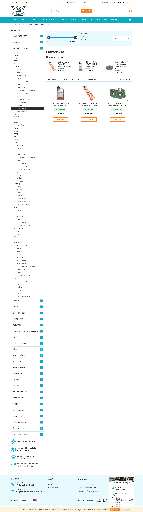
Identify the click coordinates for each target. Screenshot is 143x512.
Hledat (86, 11)
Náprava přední (23, 87)
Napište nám (23, 2)
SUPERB (16, 64)
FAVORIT (17, 58)
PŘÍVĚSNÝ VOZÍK (19, 422)
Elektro (19, 72)
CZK (129, 2)
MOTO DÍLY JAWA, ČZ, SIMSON (25, 331)
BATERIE (16, 380)
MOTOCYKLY (18, 319)
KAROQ (16, 207)
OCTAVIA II (18, 117)
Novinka (84, 40)
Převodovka (21, 108)
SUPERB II (17, 120)
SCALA (16, 237)
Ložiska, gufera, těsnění (26, 90)
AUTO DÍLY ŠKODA (20, 48)
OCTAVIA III (18, 131)
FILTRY (15, 404)
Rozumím (115, 510)
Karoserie (21, 96)
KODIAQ (17, 184)
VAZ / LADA (18, 172)
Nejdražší (64, 79)
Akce (83, 37)
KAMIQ (16, 231)
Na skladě (84, 33)
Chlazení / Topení (24, 93)
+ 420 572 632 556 (24, 484)
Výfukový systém (23, 99)
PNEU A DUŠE (18, 398)
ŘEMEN (16, 428)
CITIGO (16, 137)
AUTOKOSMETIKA (20, 392)
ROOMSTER (18, 67)
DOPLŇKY (17, 301)
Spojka (19, 105)
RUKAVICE (17, 325)
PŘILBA (16, 349)
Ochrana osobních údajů (87, 487)
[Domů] (12, 25)
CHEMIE (16, 386)
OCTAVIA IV (18, 243)
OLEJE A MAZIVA (19, 343)
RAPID (16, 134)
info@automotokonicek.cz (29, 491)
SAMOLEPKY (18, 416)
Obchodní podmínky (86, 484)
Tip (82, 43)
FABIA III (16, 128)
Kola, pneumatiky (23, 102)
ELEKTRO (16, 42)
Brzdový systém (23, 81)
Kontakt (14, 2)
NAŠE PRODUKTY (20, 36)
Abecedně (92, 79)
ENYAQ (16, 278)
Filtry (19, 78)
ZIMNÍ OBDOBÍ (19, 313)
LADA (16, 140)
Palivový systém (23, 169)
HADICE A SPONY (20, 367)
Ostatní (20, 181)
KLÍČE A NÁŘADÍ (19, 355)
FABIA (16, 55)
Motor (19, 69)
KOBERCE (17, 361)
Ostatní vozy (19, 228)
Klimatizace (21, 75)
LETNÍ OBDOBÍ (19, 410)
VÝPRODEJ (17, 373)
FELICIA (16, 61)
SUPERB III (17, 142)
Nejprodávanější (78, 79)
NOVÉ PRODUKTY (20, 434)
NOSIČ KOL (17, 337)
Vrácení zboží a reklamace (88, 491)
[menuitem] (19, 20)
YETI (15, 114)
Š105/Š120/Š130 (19, 125)
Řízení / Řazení (23, 111)
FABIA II (16, 122)
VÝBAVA (16, 307)
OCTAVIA (17, 52)
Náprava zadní (23, 84)
